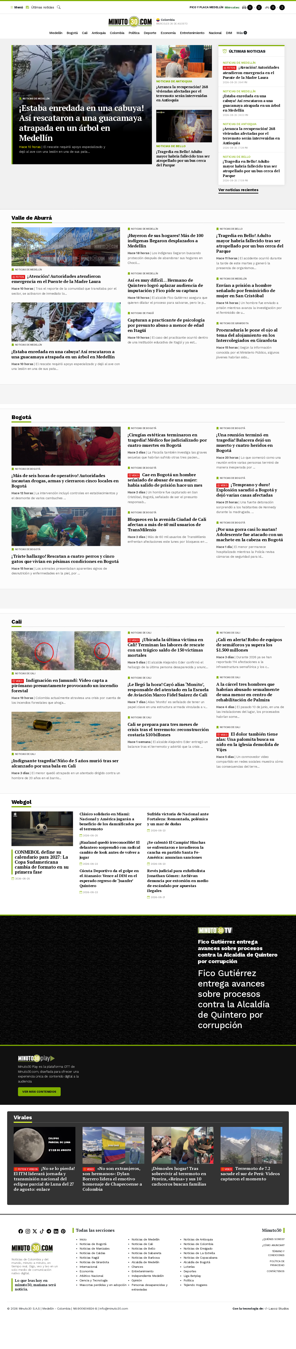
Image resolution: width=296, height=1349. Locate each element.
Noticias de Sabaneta (146, 1253)
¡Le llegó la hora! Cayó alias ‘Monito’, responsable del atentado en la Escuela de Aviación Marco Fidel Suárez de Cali (168, 689)
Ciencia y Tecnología (93, 1280)
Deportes (190, 1271)
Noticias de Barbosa (145, 1257)
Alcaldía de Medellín (145, 1262)
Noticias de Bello (171, 146)
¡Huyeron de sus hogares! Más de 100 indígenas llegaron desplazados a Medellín (165, 240)
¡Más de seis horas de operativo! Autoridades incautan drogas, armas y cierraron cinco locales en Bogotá (65, 481)
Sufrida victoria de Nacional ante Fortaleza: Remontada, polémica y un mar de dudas (177, 818)
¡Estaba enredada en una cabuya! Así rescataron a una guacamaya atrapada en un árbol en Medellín (81, 122)
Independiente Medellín (148, 1275)
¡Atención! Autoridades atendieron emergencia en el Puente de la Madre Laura (251, 72)
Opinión (137, 1280)
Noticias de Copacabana (200, 1257)
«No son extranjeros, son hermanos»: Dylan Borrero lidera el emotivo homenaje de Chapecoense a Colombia (112, 1178)
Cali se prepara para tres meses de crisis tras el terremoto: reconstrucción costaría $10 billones (168, 729)
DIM (229, 33)
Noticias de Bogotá (232, 428)
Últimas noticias (42, 7)
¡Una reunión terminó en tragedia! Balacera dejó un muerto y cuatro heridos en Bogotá (244, 442)
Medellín (55, 33)
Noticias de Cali (230, 632)
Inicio (83, 1239)
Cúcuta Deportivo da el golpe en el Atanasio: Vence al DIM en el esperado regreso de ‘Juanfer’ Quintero (109, 878)
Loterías (189, 1266)
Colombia (117, 33)
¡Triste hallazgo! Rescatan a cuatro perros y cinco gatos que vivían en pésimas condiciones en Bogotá (65, 558)
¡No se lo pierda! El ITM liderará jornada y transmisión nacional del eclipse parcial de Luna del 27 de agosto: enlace (44, 1178)
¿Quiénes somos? (273, 1239)
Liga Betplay (192, 1275)
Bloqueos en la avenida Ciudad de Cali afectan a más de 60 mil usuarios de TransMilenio (167, 524)
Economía (168, 33)
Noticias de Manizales (95, 1248)
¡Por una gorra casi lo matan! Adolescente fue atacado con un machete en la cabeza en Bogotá (249, 534)
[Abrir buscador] (58, 7)
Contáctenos (276, 1271)
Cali (84, 33)
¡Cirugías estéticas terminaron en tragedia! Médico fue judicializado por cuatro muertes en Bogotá (167, 440)
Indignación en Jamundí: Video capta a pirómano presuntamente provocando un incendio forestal (64, 685)
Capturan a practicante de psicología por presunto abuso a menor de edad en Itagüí (166, 325)
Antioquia (99, 33)
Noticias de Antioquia (174, 81)
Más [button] (240, 33)
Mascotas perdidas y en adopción (103, 1285)
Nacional (215, 33)
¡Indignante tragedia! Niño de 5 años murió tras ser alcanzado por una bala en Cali (65, 763)
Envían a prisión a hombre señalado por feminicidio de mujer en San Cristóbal (245, 290)
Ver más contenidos (39, 1091)
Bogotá (72, 33)
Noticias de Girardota (234, 323)
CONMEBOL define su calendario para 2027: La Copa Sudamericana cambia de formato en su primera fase (42, 862)
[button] (16, 7)
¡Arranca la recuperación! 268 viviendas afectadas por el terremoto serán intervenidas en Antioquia (182, 93)
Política (133, 33)
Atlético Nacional (91, 1275)
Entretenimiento (192, 33)
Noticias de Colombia (198, 1244)
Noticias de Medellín (36, 98)
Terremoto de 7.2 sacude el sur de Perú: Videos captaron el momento (250, 1173)
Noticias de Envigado (198, 1248)
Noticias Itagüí (89, 1257)
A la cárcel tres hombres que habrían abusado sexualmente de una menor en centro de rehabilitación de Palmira (247, 691)
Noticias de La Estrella (199, 1253)
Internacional (88, 1266)
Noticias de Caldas (92, 1253)
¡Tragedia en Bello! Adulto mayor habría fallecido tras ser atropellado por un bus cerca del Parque (183, 158)
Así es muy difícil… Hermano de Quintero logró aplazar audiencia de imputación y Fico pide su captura (165, 285)
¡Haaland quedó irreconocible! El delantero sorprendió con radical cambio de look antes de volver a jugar (110, 850)
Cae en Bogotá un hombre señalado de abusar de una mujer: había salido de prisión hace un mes (165, 480)
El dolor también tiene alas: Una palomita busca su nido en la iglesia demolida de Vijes (247, 741)
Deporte (150, 33)
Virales (23, 1117)
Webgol (21, 802)
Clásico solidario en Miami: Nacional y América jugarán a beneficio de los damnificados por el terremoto (110, 821)
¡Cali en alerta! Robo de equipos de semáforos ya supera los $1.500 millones (249, 644)
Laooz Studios (278, 1308)
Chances (137, 1266)
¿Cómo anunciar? (273, 1245)
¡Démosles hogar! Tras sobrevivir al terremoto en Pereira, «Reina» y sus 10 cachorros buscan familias (179, 1176)
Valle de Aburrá (31, 218)
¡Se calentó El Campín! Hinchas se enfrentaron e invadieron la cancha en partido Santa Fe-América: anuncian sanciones (176, 850)
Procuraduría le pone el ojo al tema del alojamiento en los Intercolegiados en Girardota (247, 335)
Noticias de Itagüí (142, 313)
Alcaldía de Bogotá (197, 1262)
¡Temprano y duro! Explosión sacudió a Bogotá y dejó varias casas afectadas (246, 490)
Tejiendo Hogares (195, 1285)
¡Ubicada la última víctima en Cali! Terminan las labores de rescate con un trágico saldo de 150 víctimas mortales (166, 647)
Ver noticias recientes (238, 190)
